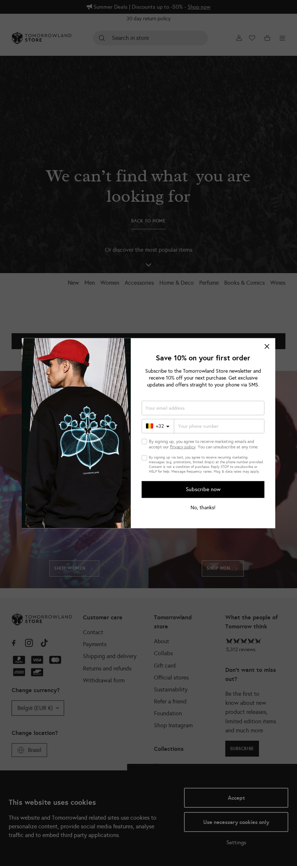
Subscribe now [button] (203, 489)
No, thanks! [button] (203, 507)
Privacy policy (183, 446)
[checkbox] (144, 441)
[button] (267, 346)
